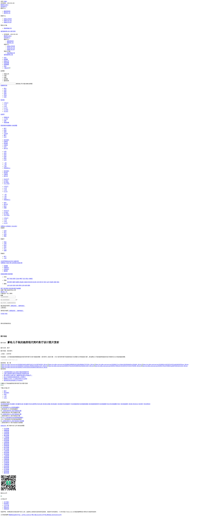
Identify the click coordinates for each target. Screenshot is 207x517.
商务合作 (6, 507)
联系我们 (6, 503)
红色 (5, 160)
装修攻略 (6, 62)
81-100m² (6, 182)
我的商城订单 (8, 28)
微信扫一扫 (4, 291)
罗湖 (5, 95)
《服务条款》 (21, 305)
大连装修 (6, 432)
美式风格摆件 (124, 404)
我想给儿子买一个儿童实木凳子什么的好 (15, 378)
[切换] (5, 1)
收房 (5, 231)
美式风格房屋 (75, 404)
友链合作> (4, 425)
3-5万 (5, 104)
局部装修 (6, 122)
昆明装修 (6, 445)
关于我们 (6, 502)
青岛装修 (6, 452)
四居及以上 (7, 168)
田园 (5, 207)
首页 (5, 57)
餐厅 (5, 135)
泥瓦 (5, 247)
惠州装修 (6, 444)
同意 (6, 313)
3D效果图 (14, 125)
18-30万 (6, 111)
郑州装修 (6, 471)
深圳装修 (6, 457)
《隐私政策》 (13, 305)
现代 (5, 202)
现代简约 (6, 140)
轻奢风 (6, 141)
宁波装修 (6, 450)
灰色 (5, 153)
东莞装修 (6, 433)
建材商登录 (7, 11)
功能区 (31, 278)
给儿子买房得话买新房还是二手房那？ (15, 377)
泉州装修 (6, 454)
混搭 (55, 282)
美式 (45, 282)
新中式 (6, 148)
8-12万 (6, 108)
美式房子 (141, 404)
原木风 (30, 282)
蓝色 (5, 155)
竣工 (5, 256)
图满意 (6, 271)
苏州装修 (6, 461)
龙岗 (5, 93)
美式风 (131, 404)
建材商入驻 (7, 13)
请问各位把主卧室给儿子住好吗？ (13, 380)
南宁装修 (6, 449)
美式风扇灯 (54, 404)
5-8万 (5, 106)
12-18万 (6, 109)
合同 (5, 234)
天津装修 (6, 462)
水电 (5, 243)
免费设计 (6, 267)
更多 (5, 66)
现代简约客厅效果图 (15, 288)
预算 (5, 236)
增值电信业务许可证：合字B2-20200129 (20, 514)
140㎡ (5, 397)
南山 (5, 88)
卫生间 (6, 133)
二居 (5, 164)
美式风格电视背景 (94, 404)
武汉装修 (6, 466)
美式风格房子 (67, 404)
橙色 (5, 158)
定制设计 (6, 269)
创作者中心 (4, 6)
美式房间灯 (147, 404)
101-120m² (7, 183)
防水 (5, 245)
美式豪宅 (12, 404)
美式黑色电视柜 (5, 404)
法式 (48, 282)
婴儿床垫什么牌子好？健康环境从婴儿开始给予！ (18, 375)
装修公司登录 (8, 19)
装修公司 (6, 61)
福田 (5, 91)
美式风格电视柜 (83, 404)
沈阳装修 (6, 459)
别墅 (5, 120)
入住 (5, 258)
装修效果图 (4, 274)
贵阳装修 (6, 438)
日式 (5, 146)
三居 (5, 166)
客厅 (5, 128)
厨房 (5, 132)
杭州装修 (6, 440)
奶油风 (6, 143)
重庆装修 (6, 472)
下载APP (6, 68)
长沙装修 (6, 469)
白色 (5, 151)
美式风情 (60, 404)
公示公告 (6, 505)
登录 (14, 31)
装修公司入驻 (8, 20)
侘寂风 (51, 282)
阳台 (27, 278)
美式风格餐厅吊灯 (115, 404)
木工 (5, 248)
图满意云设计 (4, 5)
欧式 (5, 206)
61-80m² (6, 180)
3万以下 (6, 103)
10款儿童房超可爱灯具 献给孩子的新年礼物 (16, 373)
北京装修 (6, 428)
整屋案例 (8, 125)
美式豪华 (26, 404)
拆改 (5, 242)
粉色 (26, 285)
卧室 (5, 130)
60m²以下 (6, 179)
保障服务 (6, 64)
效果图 (6, 59)
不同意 (3, 313)
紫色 (28, 285)
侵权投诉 (6, 508)
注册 (11, 31)
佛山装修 (6, 435)
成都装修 (6, 430)
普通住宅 (6, 117)
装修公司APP (7, 22)
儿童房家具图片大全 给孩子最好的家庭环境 (16, 372)
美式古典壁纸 (33, 404)
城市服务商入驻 (5, 31)
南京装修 (6, 447)
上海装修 (6, 455)
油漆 (5, 250)
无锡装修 (6, 464)
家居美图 (3, 125)
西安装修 (6, 467)
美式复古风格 (46, 404)
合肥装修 (6, 442)
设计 (5, 232)
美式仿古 (135, 404)
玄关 (5, 137)
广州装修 (6, 437)
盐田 (5, 97)
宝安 (5, 90)
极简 (14, 282)
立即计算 (3, 307)
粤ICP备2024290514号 (38, 514)
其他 (58, 282)
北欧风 (6, 145)
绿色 (5, 156)
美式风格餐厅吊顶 (104, 404)
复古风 (34, 282)
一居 (5, 163)
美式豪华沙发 (19, 404)
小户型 (6, 119)
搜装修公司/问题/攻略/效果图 (24, 83)
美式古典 (39, 404)
